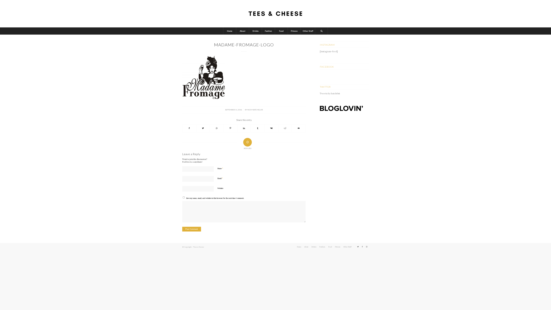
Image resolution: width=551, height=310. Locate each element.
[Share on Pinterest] (230, 128)
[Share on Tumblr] (257, 128)
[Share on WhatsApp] (216, 128)
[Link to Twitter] (358, 247)
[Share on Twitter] (203, 128)
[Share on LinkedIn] (244, 128)
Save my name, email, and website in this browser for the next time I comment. (215, 198)
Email (220, 178)
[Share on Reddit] (285, 128)
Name (220, 168)
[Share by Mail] (298, 128)
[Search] (321, 31)
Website (220, 188)
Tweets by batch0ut (330, 93)
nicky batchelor (255, 110)
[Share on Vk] (271, 128)
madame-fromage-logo (244, 44)
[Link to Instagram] (366, 247)
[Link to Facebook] (362, 247)
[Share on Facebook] (189, 128)
